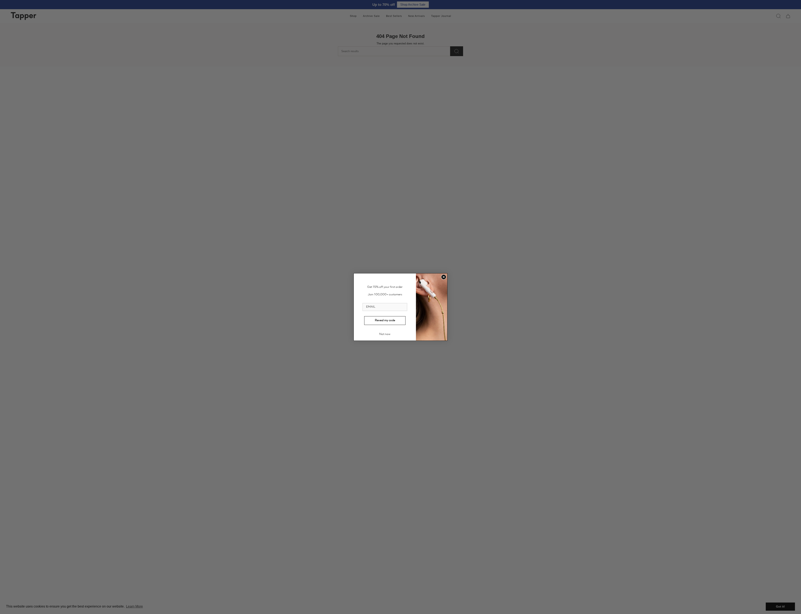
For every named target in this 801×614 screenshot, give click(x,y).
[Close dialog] (444, 277)
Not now (384, 334)
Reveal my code (385, 320)
